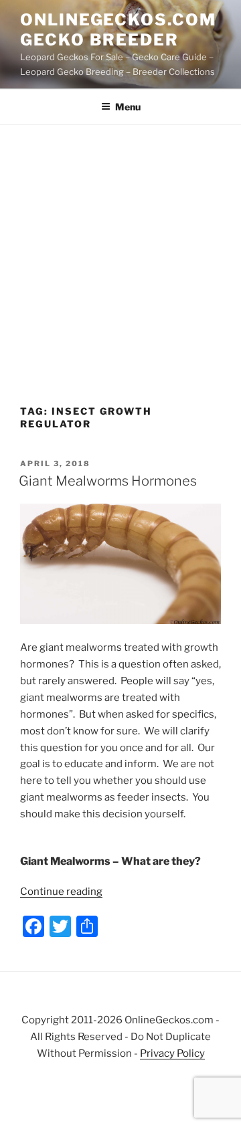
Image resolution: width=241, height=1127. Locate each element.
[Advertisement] (120, 252)
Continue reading (61, 892)
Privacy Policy (172, 1053)
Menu (128, 106)
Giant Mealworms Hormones (108, 481)
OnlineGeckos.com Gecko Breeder (118, 29)
